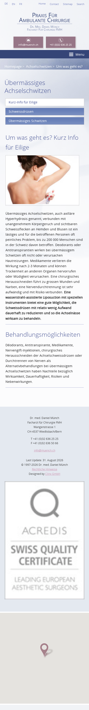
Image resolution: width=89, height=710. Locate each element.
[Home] (44, 33)
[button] (44, 650)
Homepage (13, 66)
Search (80, 4)
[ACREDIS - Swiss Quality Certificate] (44, 484)
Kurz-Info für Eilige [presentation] (23, 102)
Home (42, 3)
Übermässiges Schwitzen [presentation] (28, 121)
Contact (54, 4)
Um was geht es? (69, 66)
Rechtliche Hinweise (44, 469)
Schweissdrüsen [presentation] (21, 111)
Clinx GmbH (52, 474)
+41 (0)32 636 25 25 (61, 44)
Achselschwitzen (39, 66)
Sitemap (68, 4)
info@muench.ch (44, 450)
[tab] (44, 102)
